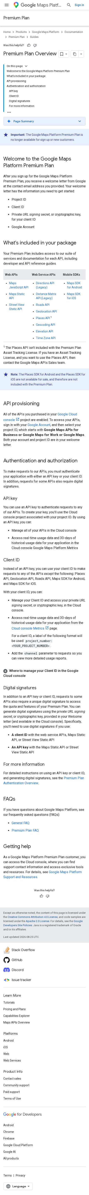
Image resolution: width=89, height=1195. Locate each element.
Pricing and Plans (14, 1009)
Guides (34, 36)
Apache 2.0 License (37, 921)
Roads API (42, 304)
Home (7, 31)
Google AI (9, 1151)
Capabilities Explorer (16, 1015)
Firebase (8, 1138)
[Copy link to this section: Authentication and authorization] (81, 461)
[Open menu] (6, 5)
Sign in (79, 5)
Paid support (11, 1092)
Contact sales (12, 1078)
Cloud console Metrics (28, 628)
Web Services (12, 1060)
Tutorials (9, 1002)
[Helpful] (29, 45)
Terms (7, 1175)
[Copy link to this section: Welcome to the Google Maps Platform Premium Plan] (58, 165)
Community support (16, 1085)
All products (11, 1158)
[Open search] (68, 4)
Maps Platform (50, 5)
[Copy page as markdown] (74, 54)
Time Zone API (45, 338)
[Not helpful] (35, 45)
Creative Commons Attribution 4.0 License (33, 916)
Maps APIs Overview (16, 1022)
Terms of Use (12, 1098)
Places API (43, 318)
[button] (44, 121)
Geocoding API (45, 324)
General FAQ (20, 823)
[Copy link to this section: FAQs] (19, 799)
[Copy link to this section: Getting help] (35, 846)
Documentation (74, 31)
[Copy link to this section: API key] (21, 498)
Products (21, 31)
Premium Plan (16, 18)
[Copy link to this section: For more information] (48, 764)
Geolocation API (46, 311)
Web (6, 1054)
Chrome (8, 1131)
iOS (5, 1047)
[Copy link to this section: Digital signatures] (40, 688)
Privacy (20, 1175)
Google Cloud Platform (18, 1145)
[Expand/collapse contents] (26, 66)
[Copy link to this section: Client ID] (24, 560)
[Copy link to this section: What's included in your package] (80, 243)
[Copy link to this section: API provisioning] (43, 403)
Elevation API (44, 331)
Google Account (39, 425)
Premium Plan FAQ (25, 830)
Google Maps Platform (45, 31)
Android (8, 1040)
